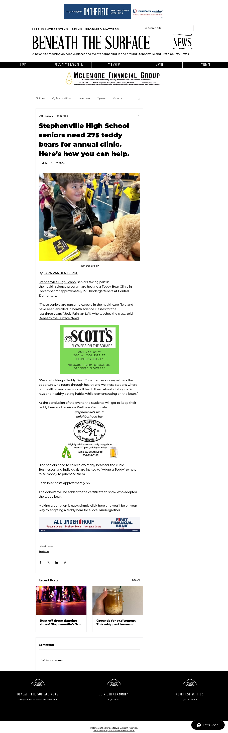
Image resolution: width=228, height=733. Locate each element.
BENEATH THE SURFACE (91, 44)
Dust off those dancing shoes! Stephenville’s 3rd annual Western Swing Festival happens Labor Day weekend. (60, 622)
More (116, 98)
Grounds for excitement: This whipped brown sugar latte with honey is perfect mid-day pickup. (116, 622)
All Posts (40, 98)
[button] (139, 98)
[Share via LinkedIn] (56, 562)
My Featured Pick (61, 98)
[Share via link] (64, 562)
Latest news (83, 98)
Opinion (101, 98)
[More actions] (138, 116)
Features (44, 551)
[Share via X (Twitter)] (48, 562)
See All (136, 579)
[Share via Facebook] (40, 562)
